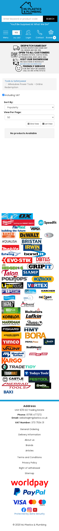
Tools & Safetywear (15, 81)
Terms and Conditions (29, 457)
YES (16, 32)
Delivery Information (29, 434)
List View (48, 123)
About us (29, 439)
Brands (29, 445)
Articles (29, 450)
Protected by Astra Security (29, 513)
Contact (40, 37)
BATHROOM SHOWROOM (30, 64)
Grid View (34, 123)
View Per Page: (12, 112)
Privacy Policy (29, 462)
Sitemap (29, 473)
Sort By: (8, 102)
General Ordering (29, 429)
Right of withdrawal (29, 468)
